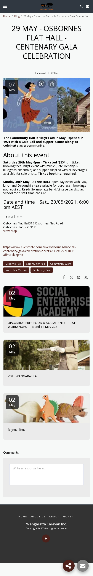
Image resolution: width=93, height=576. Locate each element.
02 (12, 294)
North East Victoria (16, 270)
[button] (4, 6)
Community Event (60, 263)
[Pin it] (78, 277)
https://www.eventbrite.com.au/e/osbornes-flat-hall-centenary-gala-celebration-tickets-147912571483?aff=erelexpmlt (39, 251)
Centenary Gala (42, 270)
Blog (17, 16)
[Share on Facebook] (63, 277)
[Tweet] (71, 277)
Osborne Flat (13, 263)
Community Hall (35, 263)
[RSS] (86, 277)
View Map (10, 231)
